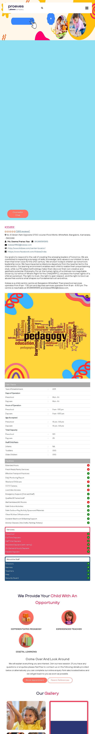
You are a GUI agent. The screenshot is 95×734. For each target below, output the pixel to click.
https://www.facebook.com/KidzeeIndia (27, 252)
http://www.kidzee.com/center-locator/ (27, 248)
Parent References (60, 680)
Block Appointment (35, 680)
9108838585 (41, 241)
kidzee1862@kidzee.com (20, 245)
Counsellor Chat (18, 213)
